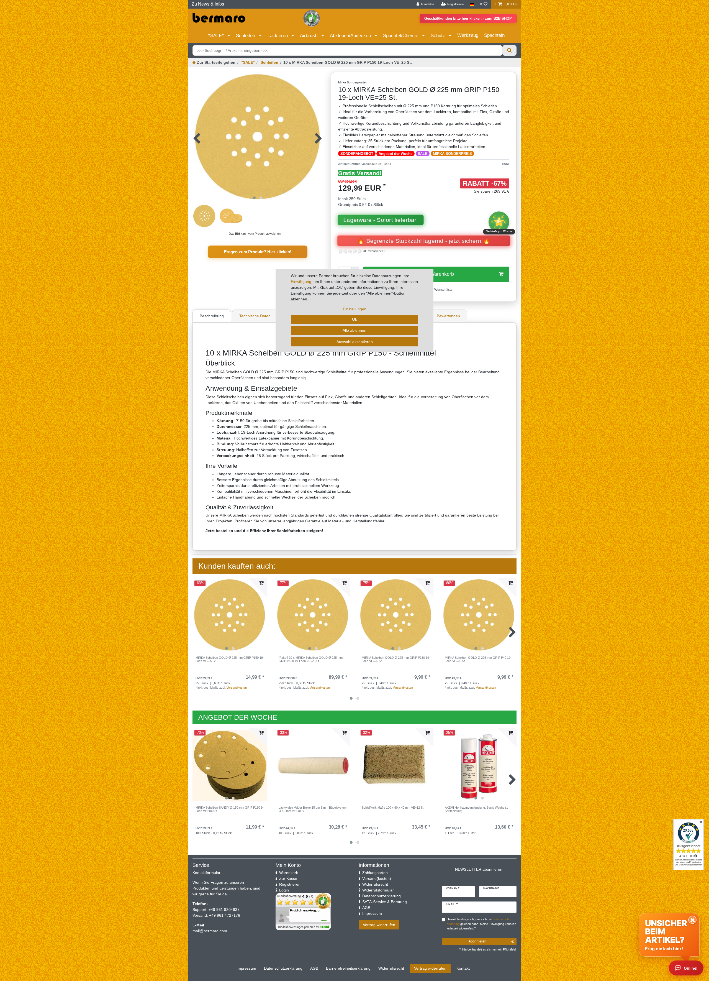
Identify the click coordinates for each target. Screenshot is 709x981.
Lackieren (278, 35)
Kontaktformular (206, 872)
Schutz (438, 35)
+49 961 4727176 (224, 915)
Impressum (246, 968)
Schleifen (246, 35)
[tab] (212, 316)
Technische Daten (255, 316)
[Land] (472, 4)
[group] (229, 615)
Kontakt (463, 968)
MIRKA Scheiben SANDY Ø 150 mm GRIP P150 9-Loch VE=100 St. (230, 809)
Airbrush (309, 35)
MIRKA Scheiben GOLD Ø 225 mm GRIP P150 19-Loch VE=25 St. (230, 659)
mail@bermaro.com (209, 931)
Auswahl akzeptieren (354, 341)
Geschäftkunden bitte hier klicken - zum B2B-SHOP (468, 18)
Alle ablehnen (354, 330)
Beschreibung (212, 316)
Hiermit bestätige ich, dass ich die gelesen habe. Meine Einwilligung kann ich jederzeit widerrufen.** (481, 924)
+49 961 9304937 (223, 909)
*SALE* (216, 35)
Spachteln (494, 35)
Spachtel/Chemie (401, 35)
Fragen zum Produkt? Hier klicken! (257, 251)
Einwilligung (301, 281)
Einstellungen (354, 309)
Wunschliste (443, 290)
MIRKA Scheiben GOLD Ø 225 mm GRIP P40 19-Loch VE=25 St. (478, 659)
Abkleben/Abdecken (351, 35)
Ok (354, 319)
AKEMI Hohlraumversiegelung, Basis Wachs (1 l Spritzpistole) (477, 809)
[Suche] (509, 50)
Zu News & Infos (208, 4)
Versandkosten (237, 687)
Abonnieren (477, 941)
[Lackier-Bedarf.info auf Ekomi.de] (311, 18)
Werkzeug (467, 35)
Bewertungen (448, 316)
